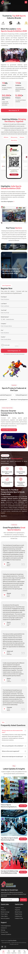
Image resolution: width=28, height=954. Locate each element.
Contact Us (4, 928)
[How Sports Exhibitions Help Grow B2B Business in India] (14, 856)
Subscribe (23, 899)
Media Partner (18, 912)
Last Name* (4, 303)
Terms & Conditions (6, 934)
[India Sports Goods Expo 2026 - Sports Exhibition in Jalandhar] (6, 2)
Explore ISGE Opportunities (9, 429)
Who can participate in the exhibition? (12, 746)
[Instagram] (5, 946)
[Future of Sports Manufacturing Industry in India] (14, 789)
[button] (21, 275)
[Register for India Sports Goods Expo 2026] (14, 161)
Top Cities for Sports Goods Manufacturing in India (9, 839)
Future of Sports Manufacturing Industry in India (8, 806)
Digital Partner (18, 914)
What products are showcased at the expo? (12, 731)
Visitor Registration (6, 925)
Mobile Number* (5, 317)
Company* (3, 323)
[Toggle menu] (26, 2)
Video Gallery (4, 916)
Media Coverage (5, 912)
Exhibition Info (18, 916)
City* (2, 330)
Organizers (18, 907)
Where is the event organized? (10, 751)
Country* (3, 337)
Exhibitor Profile (19, 918)
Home (2, 907)
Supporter (17, 909)
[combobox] (3, 319)
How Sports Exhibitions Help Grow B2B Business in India (9, 872)
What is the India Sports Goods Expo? (12, 756)
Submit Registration (13, 350)
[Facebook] (2, 946)
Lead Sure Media (12, 940)
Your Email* (4, 310)
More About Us (13, 110)
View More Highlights (7, 201)
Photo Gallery (4, 914)
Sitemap (3, 930)
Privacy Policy (4, 932)
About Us (3, 909)
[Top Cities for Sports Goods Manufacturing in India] (14, 823)
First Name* (4, 297)
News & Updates (5, 918)
